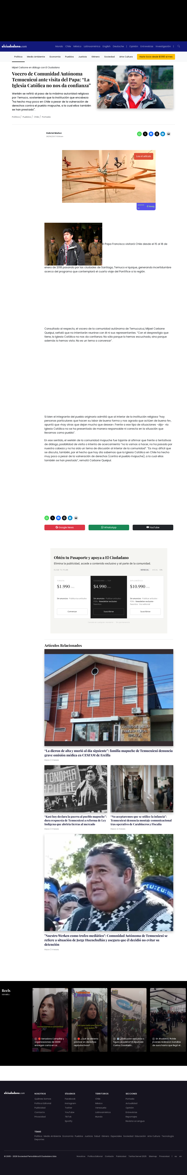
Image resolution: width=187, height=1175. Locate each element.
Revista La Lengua (135, 1121)
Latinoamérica (92, 46)
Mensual (145, 570)
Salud (97, 1136)
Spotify (68, 1121)
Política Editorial (42, 1103)
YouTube (154, 527)
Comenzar (72, 611)
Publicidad (39, 1107)
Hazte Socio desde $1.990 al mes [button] (156, 56)
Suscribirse (109, 611)
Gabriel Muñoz (54, 133)
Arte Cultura (126, 56)
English (106, 46)
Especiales (116, 1136)
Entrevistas (146, 46)
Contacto (39, 1112)
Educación (140, 1136)
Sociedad (109, 56)
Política (18, 56)
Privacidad (40, 1116)
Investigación (163, 46)
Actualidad (131, 1103)
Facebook (70, 1098)
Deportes (39, 1139)
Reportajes (131, 1116)
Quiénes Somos (42, 1098)
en (180, 1156)
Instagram (70, 1103)
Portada (46, 116)
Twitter (68, 1107)
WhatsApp (110, 527)
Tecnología (168, 1136)
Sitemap (153, 1156)
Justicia (82, 56)
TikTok (68, 1116)
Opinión (133, 46)
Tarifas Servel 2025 (138, 1156)
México (77, 46)
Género (95, 56)
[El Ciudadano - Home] (14, 46)
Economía (55, 56)
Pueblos (69, 56)
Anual (157, 570)
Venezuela (100, 1107)
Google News (66, 527)
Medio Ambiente (36, 56)
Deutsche (118, 46)
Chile (68, 46)
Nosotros (81, 1156)
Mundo (59, 46)
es (176, 1156)
